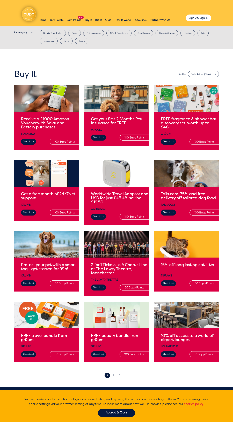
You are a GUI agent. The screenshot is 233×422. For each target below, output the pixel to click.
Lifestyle (188, 33)
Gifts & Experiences (119, 33)
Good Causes (143, 33)
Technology (48, 41)
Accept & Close (116, 412)
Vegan (82, 41)
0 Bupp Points (204, 354)
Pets (203, 33)
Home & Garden (166, 33)
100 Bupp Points (64, 141)
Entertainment (93, 33)
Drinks (74, 33)
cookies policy (193, 404)
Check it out (28, 141)
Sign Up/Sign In (198, 18)
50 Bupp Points (64, 283)
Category (21, 32)
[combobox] (203, 74)
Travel (66, 41)
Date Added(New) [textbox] (201, 74)
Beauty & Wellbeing (52, 33)
